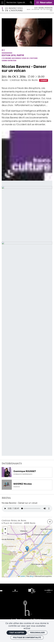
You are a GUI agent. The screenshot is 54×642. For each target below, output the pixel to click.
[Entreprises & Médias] (11, 591)
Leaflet (22, 576)
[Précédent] (3, 50)
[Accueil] (12, 9)
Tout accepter (16, 632)
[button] (27, 548)
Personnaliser (37, 632)
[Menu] (2, 2)
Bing (31, 576)
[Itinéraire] (49, 521)
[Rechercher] (31, 2)
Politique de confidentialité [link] (27, 637)
